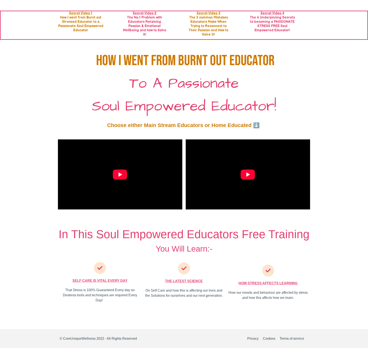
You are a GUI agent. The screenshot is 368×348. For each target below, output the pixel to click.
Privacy (253, 338)
